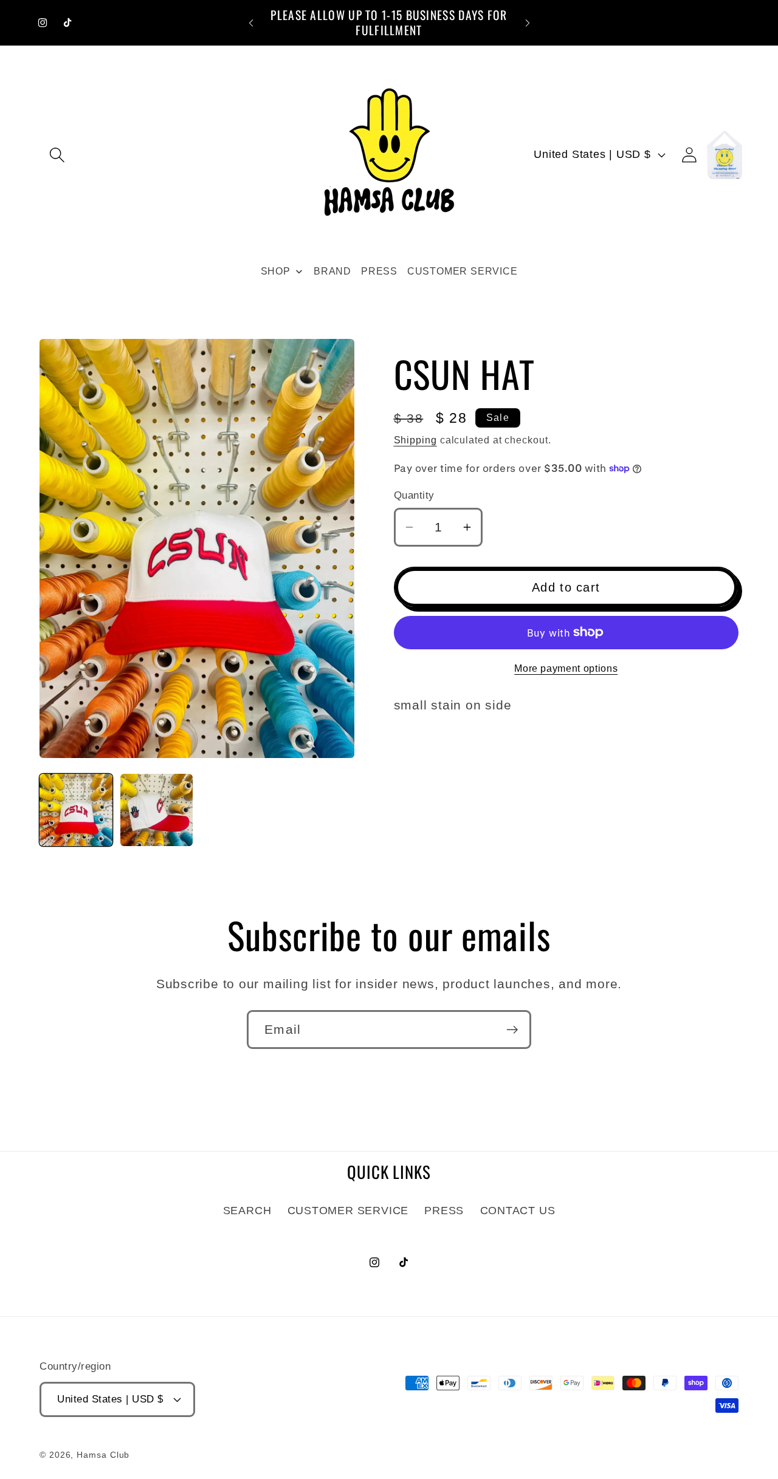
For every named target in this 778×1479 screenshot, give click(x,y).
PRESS (444, 1210)
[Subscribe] (512, 1030)
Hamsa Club (103, 1455)
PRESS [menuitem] (379, 271)
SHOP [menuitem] (276, 271)
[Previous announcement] (251, 23)
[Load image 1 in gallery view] (76, 810)
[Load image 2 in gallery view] (156, 810)
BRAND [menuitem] (332, 271)
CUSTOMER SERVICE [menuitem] (462, 271)
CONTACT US (518, 1210)
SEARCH (247, 1210)
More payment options (566, 668)
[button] (57, 154)
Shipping (415, 440)
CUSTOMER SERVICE (347, 1210)
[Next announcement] (527, 23)
